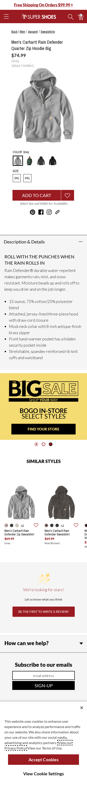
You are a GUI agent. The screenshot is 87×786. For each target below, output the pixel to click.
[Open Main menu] (6, 16)
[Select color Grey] (18, 161)
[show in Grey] (6, 525)
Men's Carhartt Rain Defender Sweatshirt (57, 532)
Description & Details (24, 241)
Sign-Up (44, 685)
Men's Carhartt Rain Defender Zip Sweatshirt (19, 532)
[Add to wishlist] (36, 525)
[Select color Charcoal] (41, 160)
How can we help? (26, 643)
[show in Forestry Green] (11, 525)
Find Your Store (43, 429)
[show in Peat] (46, 525)
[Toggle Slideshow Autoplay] (36, 444)
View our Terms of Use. (44, 748)
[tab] (43, 444)
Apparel (33, 32)
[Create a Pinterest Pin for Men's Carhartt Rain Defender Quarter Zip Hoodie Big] (32, 212)
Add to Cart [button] (36, 195)
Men (22, 32)
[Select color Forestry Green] (29, 160)
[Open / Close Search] (70, 16)
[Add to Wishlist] (67, 195)
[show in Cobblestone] (17, 525)
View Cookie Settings (43, 773)
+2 (22, 525)
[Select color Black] (52, 160)
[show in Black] (57, 525)
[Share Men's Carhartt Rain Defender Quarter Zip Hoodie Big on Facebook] (41, 212)
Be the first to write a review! (43, 611)
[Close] (82, 708)
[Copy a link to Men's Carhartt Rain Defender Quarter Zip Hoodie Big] (57, 212)
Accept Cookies (43, 759)
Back (14, 32)
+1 (62, 525)
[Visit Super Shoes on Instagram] (49, 212)
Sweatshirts (48, 32)
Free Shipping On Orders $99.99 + (43, 4)
